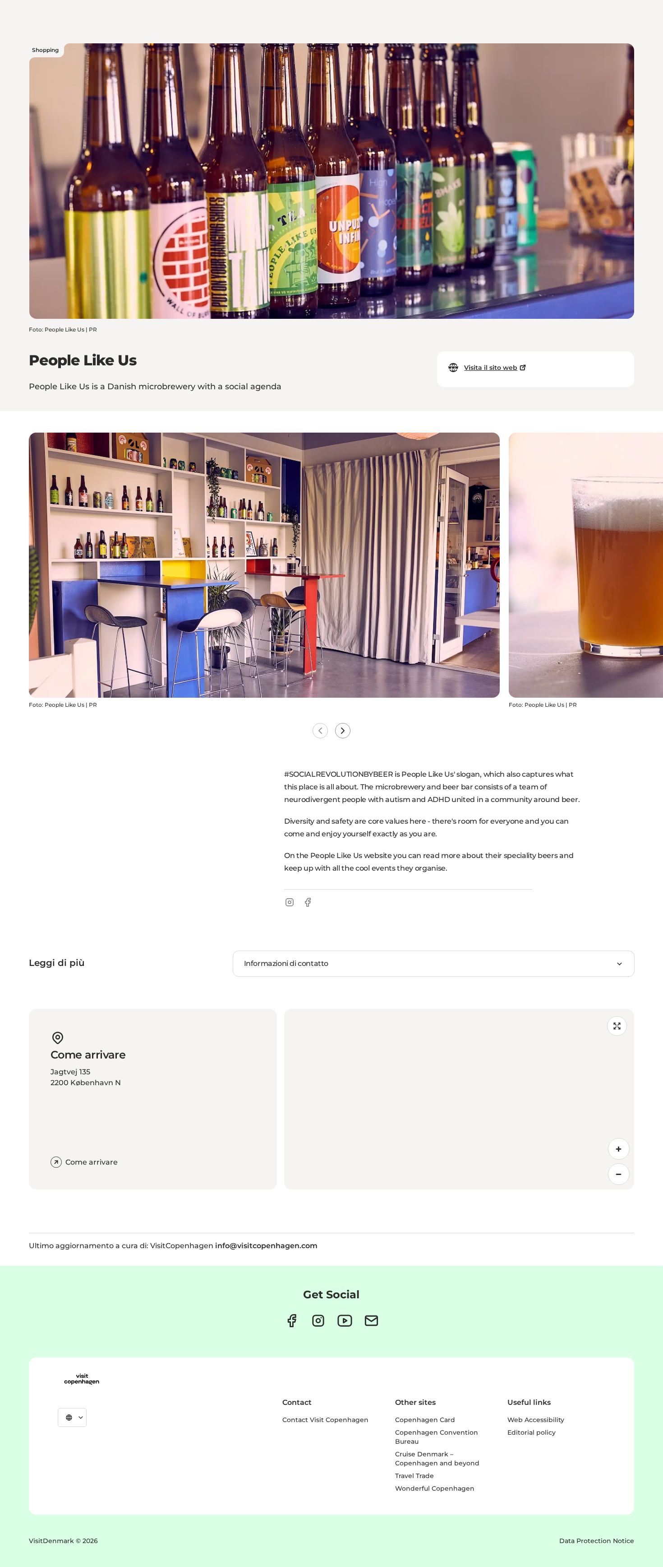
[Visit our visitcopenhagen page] (291, 1321)
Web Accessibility (535, 1420)
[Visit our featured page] (345, 1321)
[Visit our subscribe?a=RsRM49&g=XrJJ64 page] (371, 1321)
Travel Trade (414, 1476)
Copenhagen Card (425, 1420)
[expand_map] (617, 1026)
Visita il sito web (490, 368)
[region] (459, 1099)
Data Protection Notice (596, 1541)
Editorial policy (531, 1432)
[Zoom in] (619, 1149)
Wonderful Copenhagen (434, 1488)
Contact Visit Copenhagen (325, 1420)
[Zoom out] (619, 1174)
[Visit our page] (318, 1321)
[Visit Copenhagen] (82, 1379)
